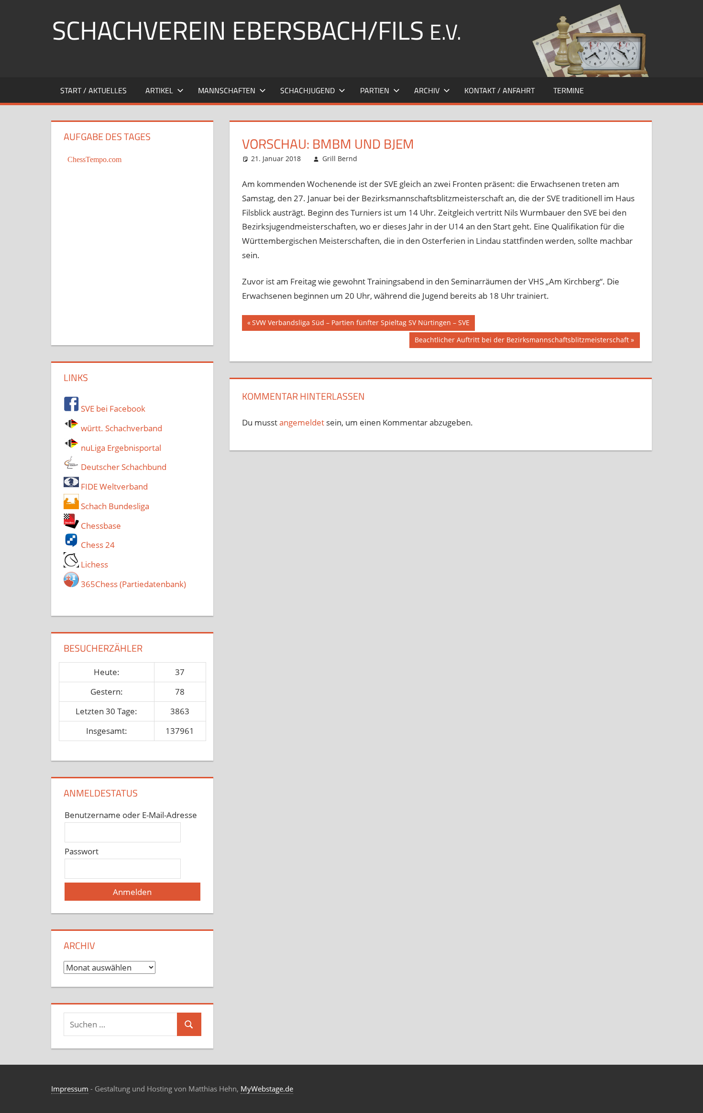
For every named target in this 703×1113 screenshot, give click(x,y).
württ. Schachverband (120, 428)
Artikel (159, 90)
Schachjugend (307, 90)
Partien (374, 90)
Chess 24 (97, 544)
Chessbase (100, 525)
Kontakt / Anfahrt (499, 90)
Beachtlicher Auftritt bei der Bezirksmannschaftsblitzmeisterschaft (521, 341)
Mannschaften (226, 90)
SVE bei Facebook (112, 408)
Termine (568, 90)
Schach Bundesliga (114, 506)
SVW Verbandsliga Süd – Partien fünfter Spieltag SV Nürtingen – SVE (361, 324)
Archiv (426, 90)
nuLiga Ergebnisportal (120, 447)
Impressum (69, 1088)
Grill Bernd (339, 158)
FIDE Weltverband (113, 486)
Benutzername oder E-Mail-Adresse (131, 814)
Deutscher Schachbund (122, 466)
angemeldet (301, 422)
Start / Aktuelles (93, 90)
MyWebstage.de (267, 1088)
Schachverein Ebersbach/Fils (256, 30)
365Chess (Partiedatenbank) (132, 583)
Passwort (82, 851)
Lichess (93, 564)
